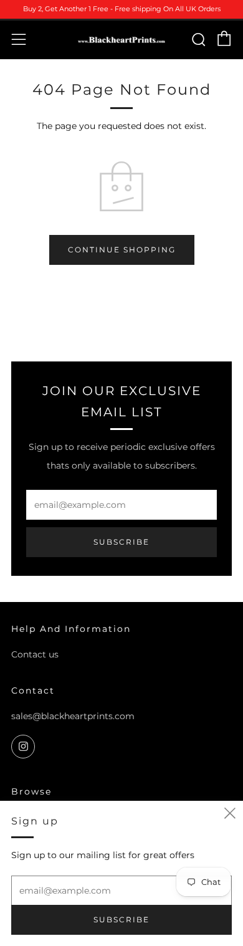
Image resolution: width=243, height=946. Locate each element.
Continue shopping (122, 249)
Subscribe (121, 542)
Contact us (35, 654)
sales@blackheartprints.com (73, 716)
